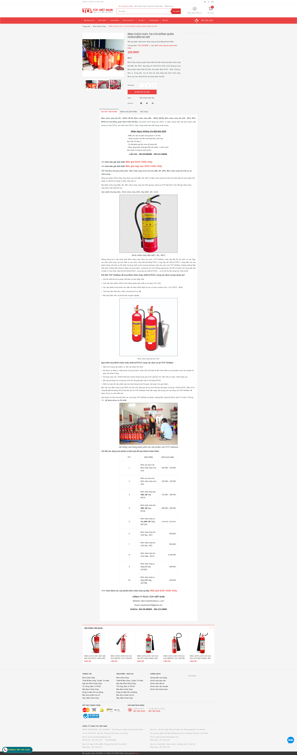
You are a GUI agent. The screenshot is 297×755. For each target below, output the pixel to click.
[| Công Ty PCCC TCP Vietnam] (97, 10)
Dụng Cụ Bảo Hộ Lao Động (92, 692)
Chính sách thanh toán (159, 689)
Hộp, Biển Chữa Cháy (90, 698)
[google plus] (213, 2)
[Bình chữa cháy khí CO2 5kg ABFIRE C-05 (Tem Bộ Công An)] (148, 643)
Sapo (137, 753)
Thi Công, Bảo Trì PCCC (91, 686)
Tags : (130, 98)
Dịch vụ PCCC (128, 20)
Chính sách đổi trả (157, 683)
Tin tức (141, 20)
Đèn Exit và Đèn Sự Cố (91, 695)
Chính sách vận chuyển (159, 686)
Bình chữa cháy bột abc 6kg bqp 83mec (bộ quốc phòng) (201, 658)
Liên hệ (165, 20)
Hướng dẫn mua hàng (158, 678)
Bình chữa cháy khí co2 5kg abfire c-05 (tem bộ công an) (147, 658)
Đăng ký (199, 13)
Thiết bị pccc (169, 6)
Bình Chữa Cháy (88, 678)
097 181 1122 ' (97, 740)
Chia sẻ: (130, 103)
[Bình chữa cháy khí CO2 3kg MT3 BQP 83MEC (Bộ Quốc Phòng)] (122, 643)
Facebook (192, 676)
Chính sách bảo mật (158, 680)
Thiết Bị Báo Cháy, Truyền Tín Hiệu (95, 680)
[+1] (153, 103)
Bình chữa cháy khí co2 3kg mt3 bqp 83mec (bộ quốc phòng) (121, 658)
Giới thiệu (102, 20)
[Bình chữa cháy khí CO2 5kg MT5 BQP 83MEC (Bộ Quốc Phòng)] (174, 643)
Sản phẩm (114, 20)
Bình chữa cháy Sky (147, 98)
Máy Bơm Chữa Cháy (90, 689)
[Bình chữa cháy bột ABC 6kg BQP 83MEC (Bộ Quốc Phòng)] (201, 643)
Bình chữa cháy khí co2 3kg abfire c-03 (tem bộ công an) (94, 658)
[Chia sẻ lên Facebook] (141, 103)
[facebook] (209, 2)
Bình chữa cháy (140, 6)
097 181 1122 (139, 711)
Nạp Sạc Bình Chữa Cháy (92, 683)
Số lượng (131, 85)
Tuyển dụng (153, 20)
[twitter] (205, 2)
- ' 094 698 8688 (109, 740)
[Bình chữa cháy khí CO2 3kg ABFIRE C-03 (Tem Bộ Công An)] (95, 643)
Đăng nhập (191, 13)
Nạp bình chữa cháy (155, 6)
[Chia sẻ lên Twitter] (147, 103)
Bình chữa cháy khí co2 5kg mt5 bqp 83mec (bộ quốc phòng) (174, 658)
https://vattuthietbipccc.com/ (152, 601)
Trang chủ (89, 20)
